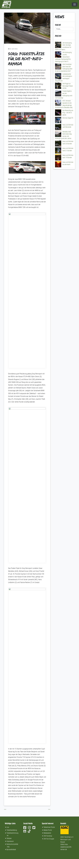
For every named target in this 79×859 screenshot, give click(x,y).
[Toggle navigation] (74, 4)
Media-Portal (48, 830)
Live (7, 827)
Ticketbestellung (11, 830)
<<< (5, 809)
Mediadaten (47, 833)
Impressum (10, 841)
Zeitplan (9, 838)
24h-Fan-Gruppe (49, 839)
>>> (49, 809)
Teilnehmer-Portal (49, 827)
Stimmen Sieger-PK (67, 118)
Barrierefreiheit (11, 850)
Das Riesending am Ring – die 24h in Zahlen (67, 113)
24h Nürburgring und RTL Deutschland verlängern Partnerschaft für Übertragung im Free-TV (63, 57)
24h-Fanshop (48, 836)
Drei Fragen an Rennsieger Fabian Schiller (67, 86)
